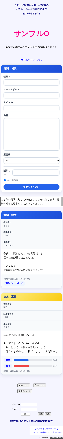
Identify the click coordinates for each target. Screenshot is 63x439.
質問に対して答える (14, 283)
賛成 (8, 360)
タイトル (8, 102)
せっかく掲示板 (56, 438)
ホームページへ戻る (31, 60)
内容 (6, 115)
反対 (8, 366)
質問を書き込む (31, 187)
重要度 (7, 154)
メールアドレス (12, 89)
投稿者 (7, 76)
